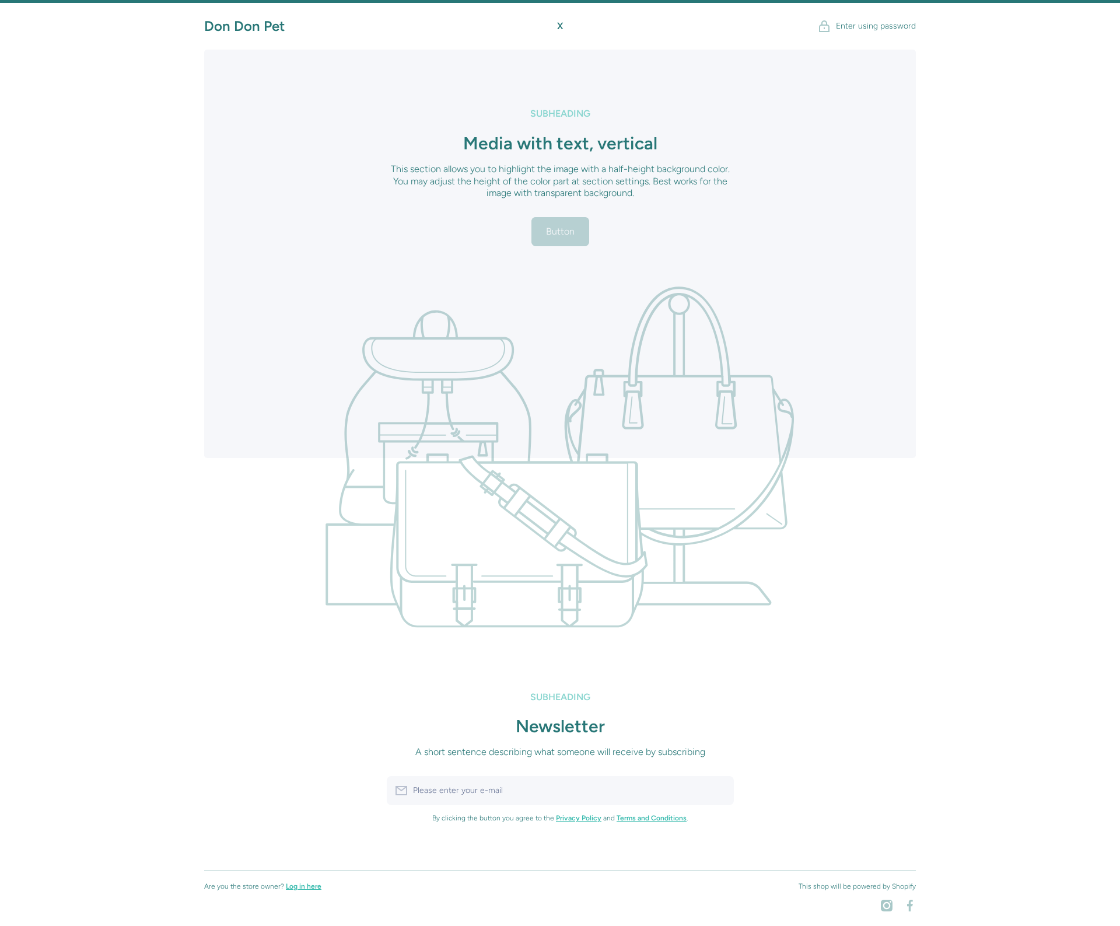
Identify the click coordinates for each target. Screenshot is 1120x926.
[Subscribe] (719, 790)
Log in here (303, 886)
